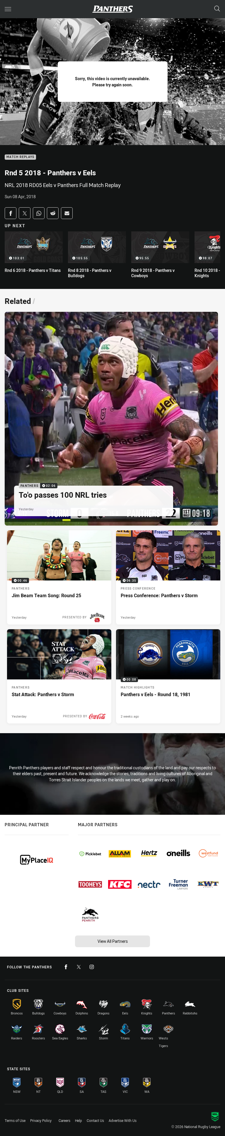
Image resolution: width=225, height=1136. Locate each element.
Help (78, 1120)
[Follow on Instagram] (91, 967)
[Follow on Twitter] (78, 967)
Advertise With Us (123, 1120)
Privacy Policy (41, 1120)
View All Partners (113, 941)
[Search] (217, 9)
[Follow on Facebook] (66, 967)
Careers (64, 1120)
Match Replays (20, 157)
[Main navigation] (8, 9)
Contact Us (95, 1120)
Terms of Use (15, 1120)
